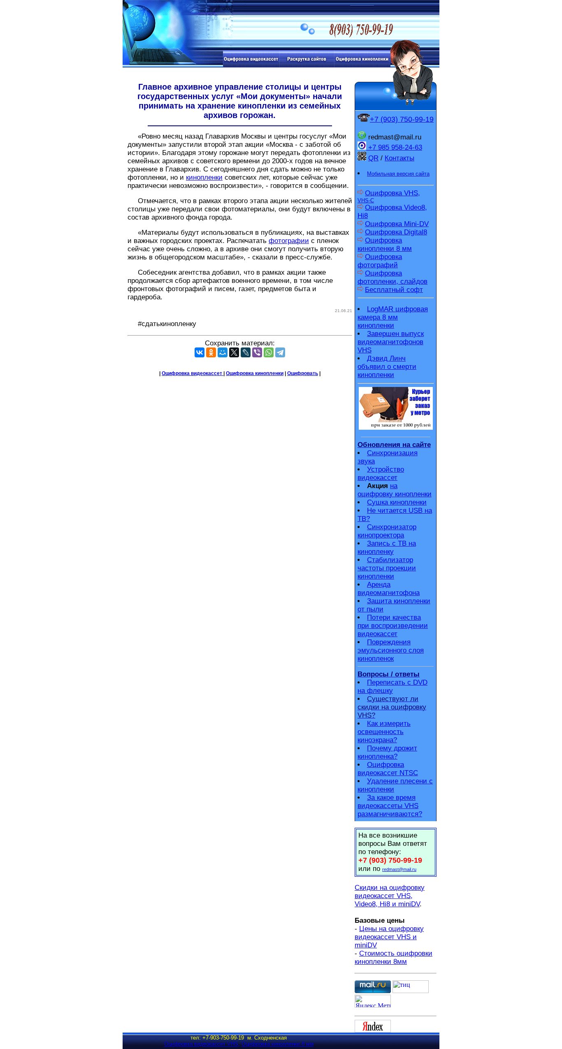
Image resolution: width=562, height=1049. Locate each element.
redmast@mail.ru (399, 869)
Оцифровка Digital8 (396, 232)
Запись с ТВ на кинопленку (387, 548)
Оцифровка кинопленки (254, 373)
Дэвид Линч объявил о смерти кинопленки (387, 366)
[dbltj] (306, 65)
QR (373, 158)
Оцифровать (302, 373)
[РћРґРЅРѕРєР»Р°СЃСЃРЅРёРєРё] (211, 352)
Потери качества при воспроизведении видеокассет (393, 626)
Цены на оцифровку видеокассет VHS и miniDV (389, 937)
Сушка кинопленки (397, 502)
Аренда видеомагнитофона (389, 589)
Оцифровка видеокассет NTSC (388, 769)
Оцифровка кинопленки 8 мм (385, 244)
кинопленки (204, 177)
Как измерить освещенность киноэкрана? (384, 732)
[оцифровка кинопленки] (362, 65)
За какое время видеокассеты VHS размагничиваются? (390, 806)
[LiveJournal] (246, 352)
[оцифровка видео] (251, 65)
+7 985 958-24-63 (394, 147)
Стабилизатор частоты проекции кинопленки (387, 568)
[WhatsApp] (269, 352)
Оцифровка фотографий (380, 261)
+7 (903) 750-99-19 (402, 119)
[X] (234, 352)
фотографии (289, 241)
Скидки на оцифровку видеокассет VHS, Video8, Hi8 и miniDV (390, 896)
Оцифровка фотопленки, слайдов (392, 277)
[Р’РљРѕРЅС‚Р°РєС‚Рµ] (199, 352)
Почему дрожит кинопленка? (387, 752)
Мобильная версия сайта (398, 174)
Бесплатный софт (394, 290)
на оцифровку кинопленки (395, 490)
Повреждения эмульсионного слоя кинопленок (391, 650)
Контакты (399, 158)
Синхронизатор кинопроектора (387, 531)
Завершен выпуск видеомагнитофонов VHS (391, 342)
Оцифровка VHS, (389, 196)
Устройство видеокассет (381, 473)
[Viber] (257, 352)
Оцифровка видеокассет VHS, (202, 1044)
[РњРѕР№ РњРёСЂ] (223, 352)
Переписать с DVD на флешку (392, 686)
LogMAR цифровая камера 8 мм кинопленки (393, 317)
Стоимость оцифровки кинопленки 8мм (393, 957)
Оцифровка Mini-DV (397, 224)
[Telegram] (280, 352)
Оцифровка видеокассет (192, 373)
